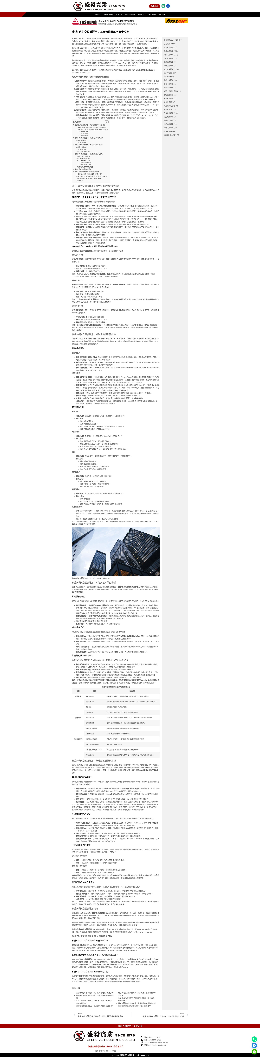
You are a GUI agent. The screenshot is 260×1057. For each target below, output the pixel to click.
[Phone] (254, 1039)
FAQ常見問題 (170, 47)
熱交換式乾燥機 (171, 106)
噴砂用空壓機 (170, 84)
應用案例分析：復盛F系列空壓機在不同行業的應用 (93, 129)
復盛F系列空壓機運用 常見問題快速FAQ (87, 172)
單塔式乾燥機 (170, 98)
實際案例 (119, 15)
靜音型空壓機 (171, 65)
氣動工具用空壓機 (172, 91)
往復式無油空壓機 (86, 162)
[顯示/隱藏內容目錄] (105, 122)
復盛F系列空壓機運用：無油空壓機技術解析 (89, 154)
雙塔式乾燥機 (170, 95)
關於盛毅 (97, 15)
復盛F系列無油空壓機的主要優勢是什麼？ (90, 174)
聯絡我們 (162, 15)
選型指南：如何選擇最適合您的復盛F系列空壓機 (91, 127)
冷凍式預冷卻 (170, 109)
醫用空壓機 (170, 73)
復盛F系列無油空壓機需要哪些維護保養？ (90, 178)
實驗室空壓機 (170, 80)
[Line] (254, 1051)
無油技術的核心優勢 (84, 158)
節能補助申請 (108, 15)
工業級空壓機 (171, 69)
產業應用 (141, 15)
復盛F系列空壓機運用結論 (83, 169)
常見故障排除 (82, 142)
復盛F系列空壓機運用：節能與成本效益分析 (89, 145)
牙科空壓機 (169, 76)
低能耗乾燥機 (170, 117)
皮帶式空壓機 (170, 58)
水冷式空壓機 (170, 62)
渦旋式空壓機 (171, 51)
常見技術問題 (151, 15)
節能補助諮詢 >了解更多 (130, 1025)
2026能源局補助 (172, 135)
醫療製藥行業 (84, 135)
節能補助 (154, 6)
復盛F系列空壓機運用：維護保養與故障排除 (89, 138)
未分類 (168, 40)
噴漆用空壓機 (170, 87)
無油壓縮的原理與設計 (84, 156)
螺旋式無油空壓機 (86, 165)
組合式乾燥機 (170, 128)
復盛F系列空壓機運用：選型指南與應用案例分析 (90, 125)
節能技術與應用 (82, 147)
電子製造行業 (84, 133)
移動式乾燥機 (170, 124)
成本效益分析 (82, 149)
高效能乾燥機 (171, 113)
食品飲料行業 (84, 131)
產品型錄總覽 (130, 15)
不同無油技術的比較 (84, 160)
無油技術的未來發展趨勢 (85, 167)
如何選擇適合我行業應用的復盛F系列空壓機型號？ (93, 176)
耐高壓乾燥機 (170, 120)
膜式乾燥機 (169, 102)
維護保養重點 (82, 140)
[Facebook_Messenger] (254, 1045)
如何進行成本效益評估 (84, 151)
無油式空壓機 (171, 55)
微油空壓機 (170, 131)
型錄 (178, 40)
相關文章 (81, 180)
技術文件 (169, 44)
